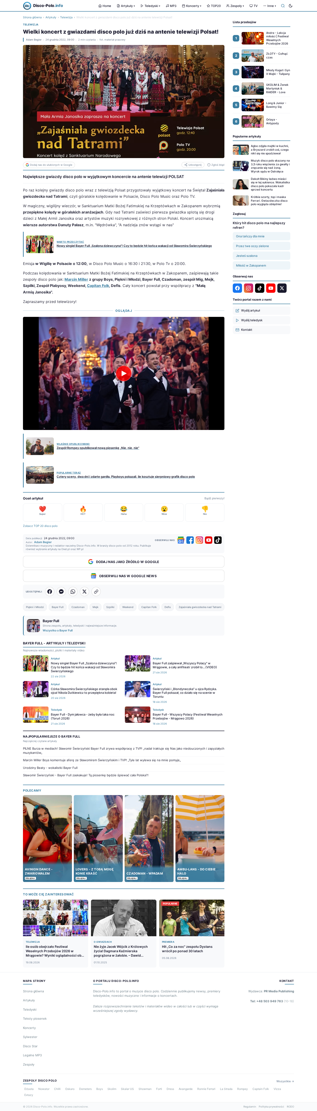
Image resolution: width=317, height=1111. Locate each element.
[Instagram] (199, 540)
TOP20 (216, 6)
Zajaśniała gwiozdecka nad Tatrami (200, 607)
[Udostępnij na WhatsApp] (73, 591)
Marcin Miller (76, 279)
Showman (145, 1089)
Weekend (127, 607)
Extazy (28, 1095)
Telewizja (66, 17)
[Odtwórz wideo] (124, 373)
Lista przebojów (244, 22)
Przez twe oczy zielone (252, 246)
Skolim (111, 1089)
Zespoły (237, 6)
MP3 (173, 6)
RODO (290, 1106)
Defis (168, 607)
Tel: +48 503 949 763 (272, 1001)
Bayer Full (58, 607)
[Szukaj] (283, 5)
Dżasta (29, 1089)
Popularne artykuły (247, 136)
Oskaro (69, 1089)
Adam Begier (34, 39)
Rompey (242, 1089)
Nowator (43, 1089)
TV (256, 6)
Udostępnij (195, 164)
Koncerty (193, 6)
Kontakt (246, 329)
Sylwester (30, 1037)
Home (107, 6)
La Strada (226, 1089)
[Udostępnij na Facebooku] (49, 591)
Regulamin (249, 1106)
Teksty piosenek (35, 1018)
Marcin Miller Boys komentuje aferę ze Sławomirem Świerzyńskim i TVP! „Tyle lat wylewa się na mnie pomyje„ (102, 760)
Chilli (57, 1089)
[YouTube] (208, 540)
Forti (159, 1089)
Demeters (85, 1089)
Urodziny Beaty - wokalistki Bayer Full (50, 768)
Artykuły (128, 6)
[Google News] (180, 540)
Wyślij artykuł (250, 310)
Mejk (95, 607)
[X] (282, 288)
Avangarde (186, 1089)
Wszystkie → (285, 1081)
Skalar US (127, 1089)
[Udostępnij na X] (84, 591)
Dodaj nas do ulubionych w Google (51, 164)
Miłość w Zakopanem (251, 265)
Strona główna (32, 17)
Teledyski (152, 6)
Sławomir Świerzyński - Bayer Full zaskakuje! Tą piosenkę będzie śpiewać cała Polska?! (86, 775)
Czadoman (78, 607)
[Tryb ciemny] (290, 6)
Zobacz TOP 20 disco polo (40, 526)
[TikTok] (218, 540)
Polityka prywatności (271, 1106)
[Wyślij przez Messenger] (61, 591)
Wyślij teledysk (251, 320)
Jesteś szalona (246, 256)
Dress (170, 1089)
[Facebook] (190, 540)
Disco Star (30, 1046)
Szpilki (110, 607)
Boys (99, 1089)
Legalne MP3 (32, 1055)
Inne (271, 6)
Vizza (277, 1089)
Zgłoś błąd (217, 164)
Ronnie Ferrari (206, 1089)
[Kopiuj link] (96, 591)
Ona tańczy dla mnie (250, 236)
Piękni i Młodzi (35, 607)
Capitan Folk (98, 285)
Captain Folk (260, 1089)
